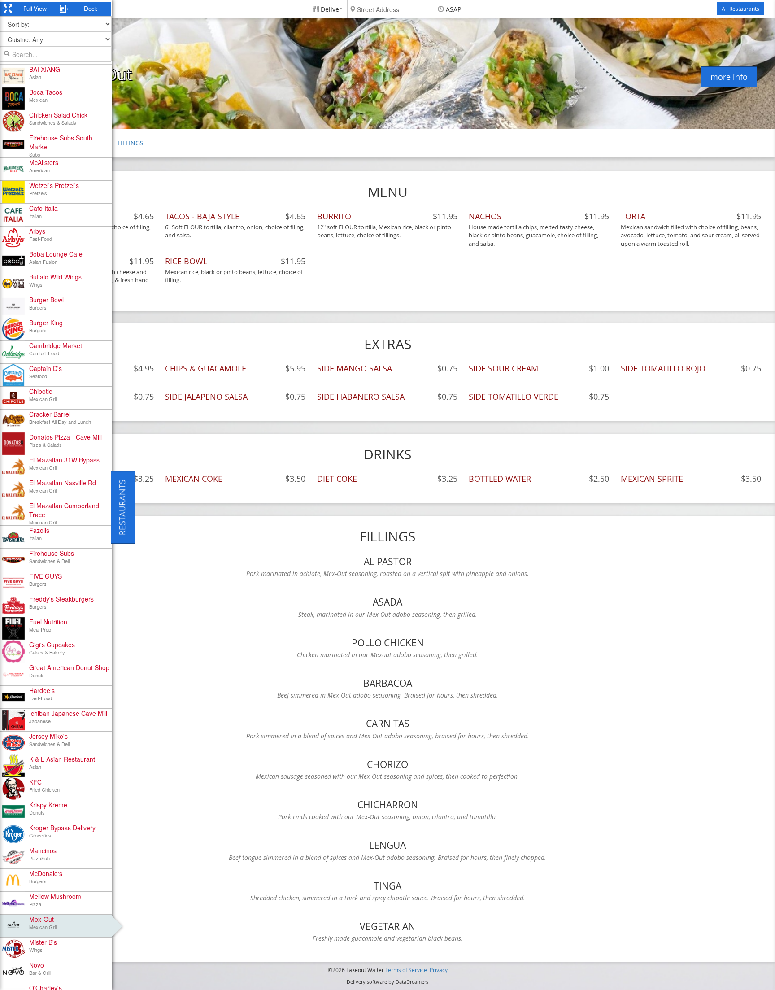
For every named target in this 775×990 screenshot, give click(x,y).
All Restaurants (740, 8)
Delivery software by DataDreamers (387, 981)
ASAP (453, 9)
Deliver (331, 9)
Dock (90, 8)
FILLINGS (131, 143)
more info (729, 76)
